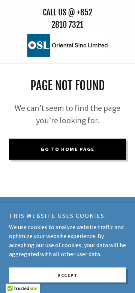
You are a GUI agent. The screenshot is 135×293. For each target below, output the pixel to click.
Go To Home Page (67, 149)
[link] (67, 45)
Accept (67, 275)
